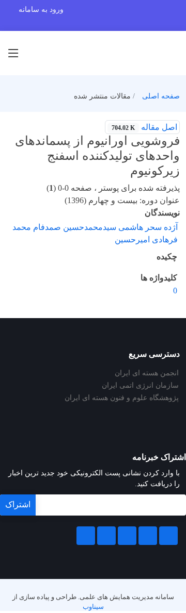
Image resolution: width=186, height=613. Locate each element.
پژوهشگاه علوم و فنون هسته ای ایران (122, 398)
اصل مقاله (144, 127)
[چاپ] (6, 120)
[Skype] (85, 535)
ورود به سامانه (41, 9)
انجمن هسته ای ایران (147, 373)
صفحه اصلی (161, 96)
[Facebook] (168, 535)
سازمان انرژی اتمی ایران (140, 385)
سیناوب (93, 606)
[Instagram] (106, 535)
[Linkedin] (127, 535)
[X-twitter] (147, 535)
